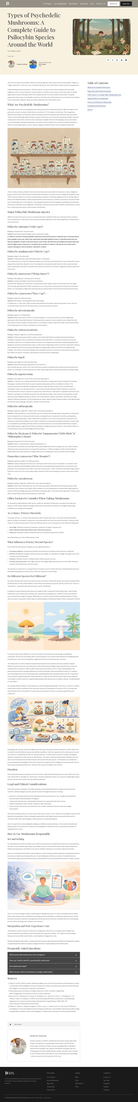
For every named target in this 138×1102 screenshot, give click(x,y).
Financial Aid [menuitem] (51, 1090)
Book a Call (113, 4)
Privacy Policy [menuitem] (38, 1098)
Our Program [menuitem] (47, 4)
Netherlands (34, 806)
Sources (90, 109)
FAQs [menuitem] (92, 4)
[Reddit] (121, 60)
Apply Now (126, 4)
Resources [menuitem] (99, 4)
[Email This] (126, 60)
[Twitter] (112, 60)
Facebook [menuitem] (106, 1090)
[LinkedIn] (117, 60)
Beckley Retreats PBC (15, 1097)
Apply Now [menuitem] (50, 1083)
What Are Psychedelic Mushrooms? (99, 87)
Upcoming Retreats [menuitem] (60, 4)
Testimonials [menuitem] (84, 4)
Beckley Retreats (51, 919)
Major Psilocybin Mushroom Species (99, 91)
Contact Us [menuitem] (106, 1077)
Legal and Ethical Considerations (97, 98)
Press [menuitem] (77, 1080)
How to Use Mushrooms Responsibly (99, 102)
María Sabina (26, 197)
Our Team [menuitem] (106, 1080)
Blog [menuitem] (76, 1077)
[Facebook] (108, 60)
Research (10, 853)
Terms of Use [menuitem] (47, 1098)
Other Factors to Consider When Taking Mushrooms (104, 95)
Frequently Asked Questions (96, 106)
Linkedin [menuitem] (106, 1086)
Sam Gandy (17, 1024)
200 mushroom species (25, 217)
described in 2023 (25, 367)
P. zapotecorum (19, 381)
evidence (15, 192)
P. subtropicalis (52, 418)
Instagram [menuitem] (106, 1083)
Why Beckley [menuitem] (73, 4)
